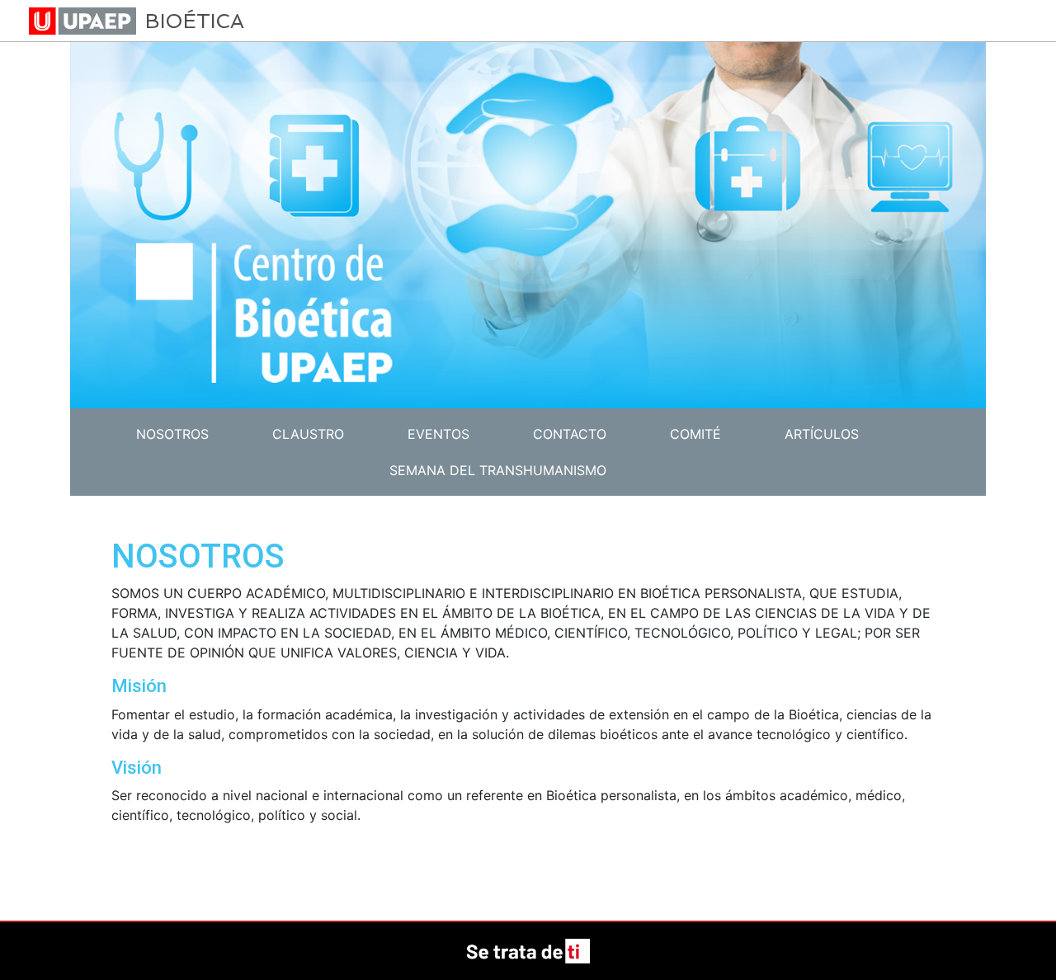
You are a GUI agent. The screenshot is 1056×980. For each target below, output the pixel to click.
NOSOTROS (172, 434)
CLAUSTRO (308, 434)
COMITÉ (695, 434)
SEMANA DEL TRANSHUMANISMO (497, 470)
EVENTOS (438, 434)
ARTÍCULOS (822, 434)
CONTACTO (569, 434)
